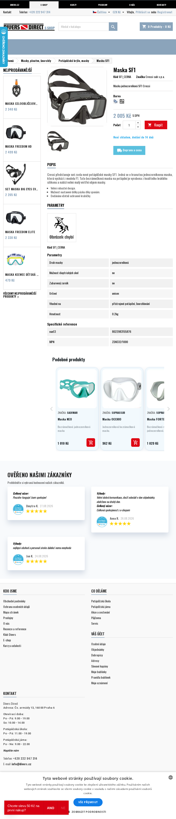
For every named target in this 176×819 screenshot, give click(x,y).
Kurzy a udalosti (12, 645)
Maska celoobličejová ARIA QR (22, 103)
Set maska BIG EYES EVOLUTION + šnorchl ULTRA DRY (22, 189)
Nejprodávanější (17, 70)
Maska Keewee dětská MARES (22, 274)
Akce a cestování (100, 612)
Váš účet (98, 633)
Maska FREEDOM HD (18, 146)
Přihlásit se (143, 12)
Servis (94, 623)
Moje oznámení (99, 683)
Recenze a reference (14, 629)
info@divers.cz (21, 764)
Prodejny (102, 4)
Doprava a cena (129, 150)
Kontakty (161, 4)
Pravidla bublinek (100, 677)
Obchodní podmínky (14, 601)
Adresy (95, 660)
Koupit (155, 125)
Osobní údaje (98, 644)
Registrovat (164, 12)
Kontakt (7, 12)
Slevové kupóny (99, 666)
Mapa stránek (10, 612)
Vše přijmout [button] (88, 802)
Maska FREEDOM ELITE (20, 232)
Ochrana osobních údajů (16, 606)
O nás (132, 4)
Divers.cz (14, 4)
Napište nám (11, 750)
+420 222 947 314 (39, 12)
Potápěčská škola (101, 601)
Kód (115, 77)
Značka (140, 77)
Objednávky (97, 649)
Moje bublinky (98, 671)
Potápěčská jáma (100, 606)
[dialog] (88, 795)
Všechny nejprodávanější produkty (19, 295)
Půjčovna (96, 617)
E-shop (44, 4)
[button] (88, 812)
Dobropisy (97, 655)
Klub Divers (9, 634)
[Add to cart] (90, 442)
